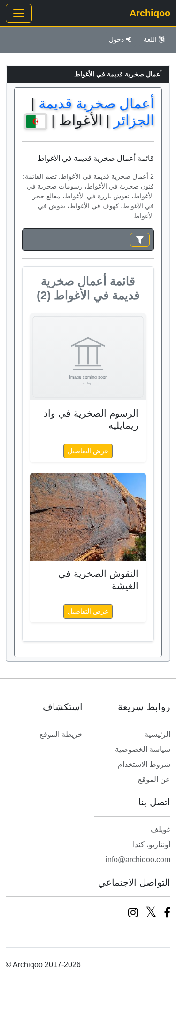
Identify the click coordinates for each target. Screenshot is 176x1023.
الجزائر (134, 120)
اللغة (150, 39)
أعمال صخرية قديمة (96, 103)
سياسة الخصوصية (142, 749)
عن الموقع (154, 779)
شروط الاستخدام (144, 764)
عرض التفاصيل (88, 451)
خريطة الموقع (61, 734)
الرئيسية (157, 734)
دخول (116, 39)
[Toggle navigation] (19, 13)
